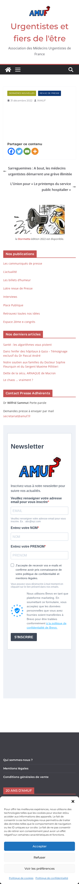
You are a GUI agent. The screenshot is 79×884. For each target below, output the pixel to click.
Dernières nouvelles (21, 93)
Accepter (40, 846)
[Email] (27, 151)
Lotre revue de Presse (18, 288)
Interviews (10, 297)
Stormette (24, 239)
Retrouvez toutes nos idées (21, 313)
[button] (73, 801)
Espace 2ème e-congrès (19, 322)
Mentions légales (15, 768)
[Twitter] (19, 151)
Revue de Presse (49, 93)
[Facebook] (11, 151)
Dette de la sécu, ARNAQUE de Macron (29, 373)
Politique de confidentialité (51, 878)
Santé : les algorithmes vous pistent (27, 345)
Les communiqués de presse (22, 263)
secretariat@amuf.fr (17, 416)
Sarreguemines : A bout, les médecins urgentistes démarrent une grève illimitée (40, 171)
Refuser (39, 857)
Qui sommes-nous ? (18, 760)
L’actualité (10, 272)
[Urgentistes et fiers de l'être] (8, 69)
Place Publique (13, 305)
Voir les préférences (40, 868)
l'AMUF (41, 100)
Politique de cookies (21, 878)
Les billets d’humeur (17, 280)
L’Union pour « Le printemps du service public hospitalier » (40, 187)
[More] (34, 151)
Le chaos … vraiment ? (18, 380)
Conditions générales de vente (26, 777)
